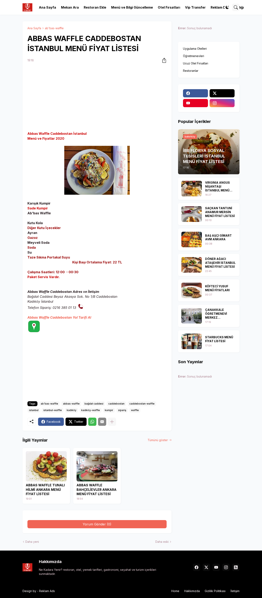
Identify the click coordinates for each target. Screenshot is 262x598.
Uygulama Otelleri (195, 48)
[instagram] (222, 103)
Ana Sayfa (47, 7)
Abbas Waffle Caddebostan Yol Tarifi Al (59, 317)
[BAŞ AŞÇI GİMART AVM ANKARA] (191, 239)
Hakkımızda (192, 591)
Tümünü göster (158, 440)
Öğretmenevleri (193, 56)
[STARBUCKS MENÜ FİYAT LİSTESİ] (191, 341)
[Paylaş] (163, 60)
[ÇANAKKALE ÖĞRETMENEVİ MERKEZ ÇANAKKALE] (191, 316)
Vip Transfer (195, 7)
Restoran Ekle (95, 7)
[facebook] (195, 93)
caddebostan (116, 403)
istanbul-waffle (52, 410)
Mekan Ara (70, 7)
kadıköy (71, 410)
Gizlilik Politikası (215, 591)
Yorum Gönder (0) (97, 524)
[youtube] (195, 103)
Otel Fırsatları (169, 7)
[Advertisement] (97, 97)
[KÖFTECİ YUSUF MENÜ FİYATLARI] (191, 290)
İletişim (234, 591)
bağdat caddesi (94, 403)
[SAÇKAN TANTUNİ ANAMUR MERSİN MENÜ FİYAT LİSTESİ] (191, 214)
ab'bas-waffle (54, 28)
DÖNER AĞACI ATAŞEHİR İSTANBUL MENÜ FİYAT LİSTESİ (220, 262)
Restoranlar (190, 70)
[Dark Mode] (227, 7)
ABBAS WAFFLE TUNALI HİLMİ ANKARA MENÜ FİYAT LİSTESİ (45, 489)
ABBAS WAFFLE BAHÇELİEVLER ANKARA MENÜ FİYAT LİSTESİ (96, 489)
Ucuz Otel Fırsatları (195, 63)
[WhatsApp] (92, 422)
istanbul (33, 410)
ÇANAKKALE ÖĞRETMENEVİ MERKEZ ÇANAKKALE (216, 314)
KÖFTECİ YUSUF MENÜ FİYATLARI (217, 288)
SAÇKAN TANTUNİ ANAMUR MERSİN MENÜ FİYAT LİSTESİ (220, 212)
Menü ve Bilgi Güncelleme (132, 7)
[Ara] (235, 7)
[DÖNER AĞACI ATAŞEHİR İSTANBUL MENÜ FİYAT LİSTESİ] (191, 265)
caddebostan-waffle (142, 403)
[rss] (235, 567)
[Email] (102, 422)
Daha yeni (32, 541)
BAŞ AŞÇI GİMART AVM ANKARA (218, 237)
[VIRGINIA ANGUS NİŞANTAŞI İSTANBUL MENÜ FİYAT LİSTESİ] (191, 188)
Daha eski (162, 541)
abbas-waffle (71, 403)
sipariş (122, 410)
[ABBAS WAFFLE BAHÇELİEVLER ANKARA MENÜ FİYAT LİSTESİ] (97, 466)
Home (175, 591)
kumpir (109, 410)
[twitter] (222, 93)
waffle (135, 410)
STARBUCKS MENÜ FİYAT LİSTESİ (219, 339)
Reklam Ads (47, 591)
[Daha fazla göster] (112, 422)
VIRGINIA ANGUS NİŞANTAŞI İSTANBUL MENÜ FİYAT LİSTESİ (217, 186)
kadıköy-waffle (90, 410)
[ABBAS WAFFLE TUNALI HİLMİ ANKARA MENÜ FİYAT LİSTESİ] (46, 466)
